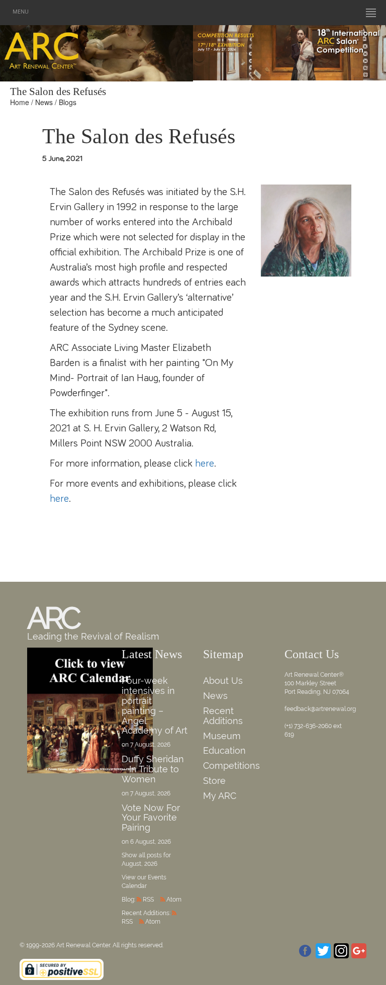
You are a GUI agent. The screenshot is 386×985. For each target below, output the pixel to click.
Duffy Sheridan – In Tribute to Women (153, 769)
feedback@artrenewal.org (320, 708)
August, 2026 (139, 863)
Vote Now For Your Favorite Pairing (151, 817)
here (204, 463)
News (44, 102)
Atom (173, 899)
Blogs (67, 102)
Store (214, 780)
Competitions (231, 765)
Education (224, 750)
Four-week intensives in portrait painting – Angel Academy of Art (154, 705)
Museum (222, 736)
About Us (223, 680)
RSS (148, 899)
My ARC (219, 795)
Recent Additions (223, 715)
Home (19, 102)
